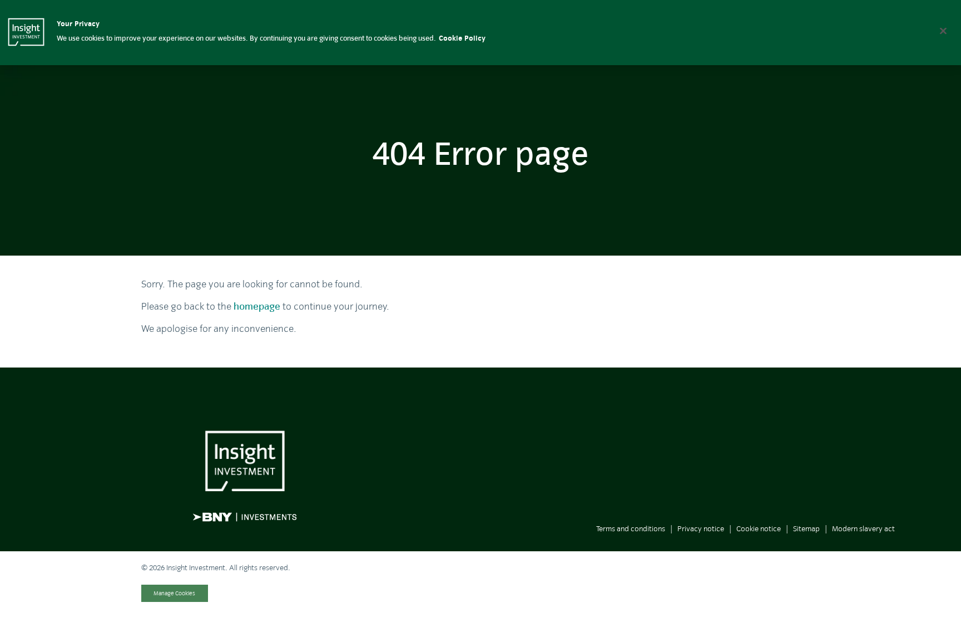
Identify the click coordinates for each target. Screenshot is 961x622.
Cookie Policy (462, 38)
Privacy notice (700, 528)
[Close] (943, 30)
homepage (257, 306)
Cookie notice (758, 528)
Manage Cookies (174, 593)
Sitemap (806, 528)
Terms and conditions (630, 528)
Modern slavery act (863, 528)
